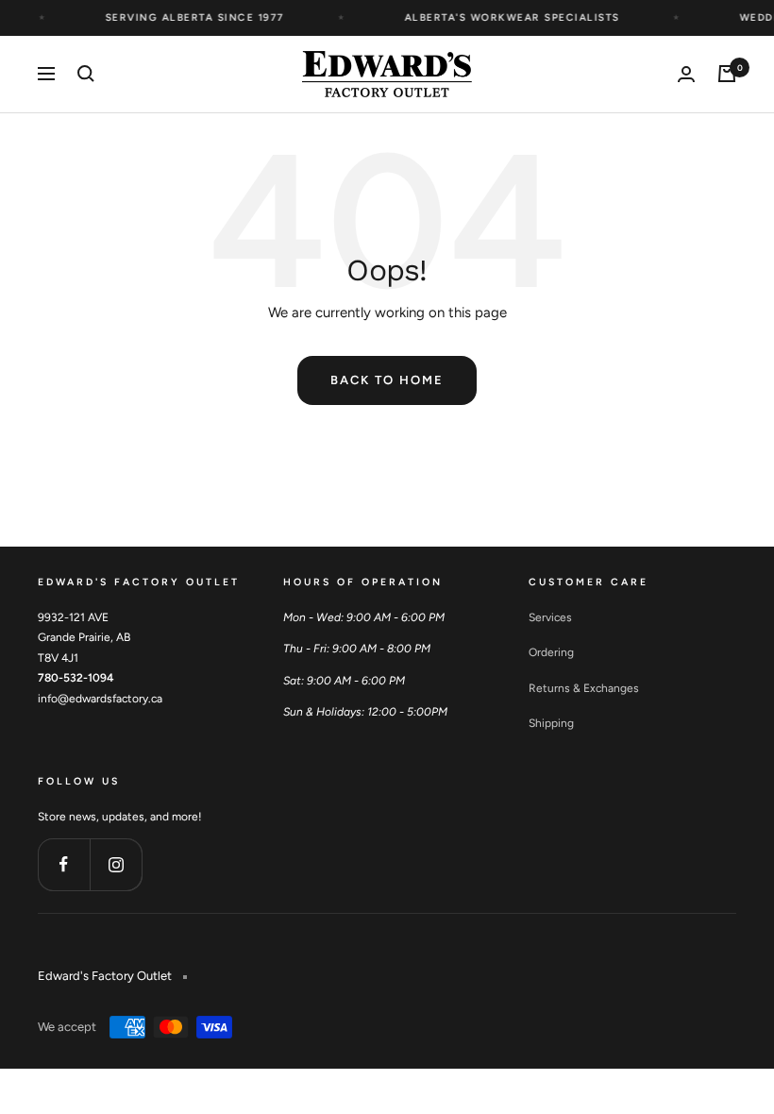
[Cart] (726, 73)
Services (550, 617)
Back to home (387, 380)
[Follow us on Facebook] (64, 864)
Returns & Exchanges (584, 688)
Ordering (551, 652)
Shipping (551, 723)
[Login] (686, 74)
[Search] (85, 73)
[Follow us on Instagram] (116, 864)
